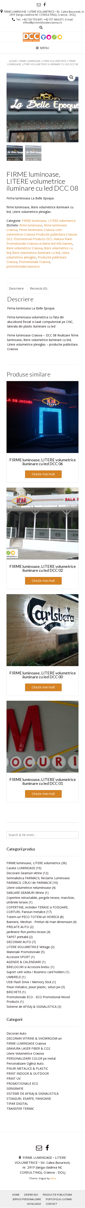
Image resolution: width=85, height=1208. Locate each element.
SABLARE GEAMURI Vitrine (25, 893)
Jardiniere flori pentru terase (26, 932)
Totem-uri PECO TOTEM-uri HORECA (33, 917)
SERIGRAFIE (15, 1088)
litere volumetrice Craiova (24, 248)
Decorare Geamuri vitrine (24, 873)
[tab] (16, 288)
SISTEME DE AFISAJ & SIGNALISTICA (33, 1093)
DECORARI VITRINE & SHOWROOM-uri (34, 1038)
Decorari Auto (16, 1033)
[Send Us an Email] (39, 5)
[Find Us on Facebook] (44, 5)
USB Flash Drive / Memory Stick (29, 982)
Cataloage (34, 1203)
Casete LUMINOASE (21, 868)
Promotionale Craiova (34, 262)
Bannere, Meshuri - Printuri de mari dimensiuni (39, 922)
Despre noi (31, 1194)
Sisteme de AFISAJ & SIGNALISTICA (32, 1006)
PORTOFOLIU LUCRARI (59, 1199)
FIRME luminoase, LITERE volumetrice (42, 61)
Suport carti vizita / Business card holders (36, 972)
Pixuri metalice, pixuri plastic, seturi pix (33, 987)
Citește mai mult (43, 474)
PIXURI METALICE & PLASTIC (27, 1068)
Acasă (13, 61)
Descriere (16, 288)
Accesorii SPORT (18, 957)
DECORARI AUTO (19, 942)
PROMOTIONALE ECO (22, 1083)
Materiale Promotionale (23, 952)
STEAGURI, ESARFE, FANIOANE (29, 1098)
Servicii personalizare (26, 1199)
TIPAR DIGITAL (17, 1103)
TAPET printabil (17, 937)
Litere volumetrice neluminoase (29, 888)
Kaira (53, 1178)
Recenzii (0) (38, 288)
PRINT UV (13, 1078)
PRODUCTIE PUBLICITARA (57, 1194)
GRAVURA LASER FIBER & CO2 (28, 1048)
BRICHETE (14, 992)
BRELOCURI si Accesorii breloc (28, 967)
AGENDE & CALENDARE (24, 962)
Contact (51, 1203)
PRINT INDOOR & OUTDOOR (28, 1073)
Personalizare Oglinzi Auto (25, 1063)
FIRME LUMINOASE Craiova (26, 1043)
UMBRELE (14, 977)
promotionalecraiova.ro (23, 266)
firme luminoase (30, 225)
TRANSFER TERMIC (20, 1108)
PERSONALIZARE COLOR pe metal (31, 1058)
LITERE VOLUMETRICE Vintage (28, 947)
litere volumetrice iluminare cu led (36, 253)
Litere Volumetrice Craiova (25, 1053)
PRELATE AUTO (18, 927)
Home (15, 1194)
